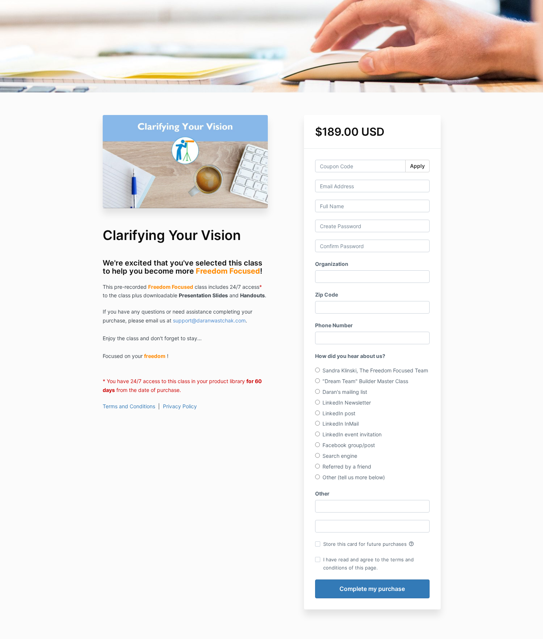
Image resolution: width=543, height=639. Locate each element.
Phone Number (334, 325)
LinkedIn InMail (340, 423)
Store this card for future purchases (368, 544)
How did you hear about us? (350, 356)
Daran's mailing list (344, 392)
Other (322, 493)
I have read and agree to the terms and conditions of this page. (368, 564)
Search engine (339, 456)
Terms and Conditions (129, 406)
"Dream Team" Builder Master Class (365, 381)
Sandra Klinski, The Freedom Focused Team (375, 370)
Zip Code (326, 294)
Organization (331, 264)
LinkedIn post (338, 413)
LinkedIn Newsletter (346, 402)
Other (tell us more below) (353, 477)
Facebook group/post (348, 445)
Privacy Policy (180, 406)
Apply (417, 166)
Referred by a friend (346, 466)
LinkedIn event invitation (352, 434)
